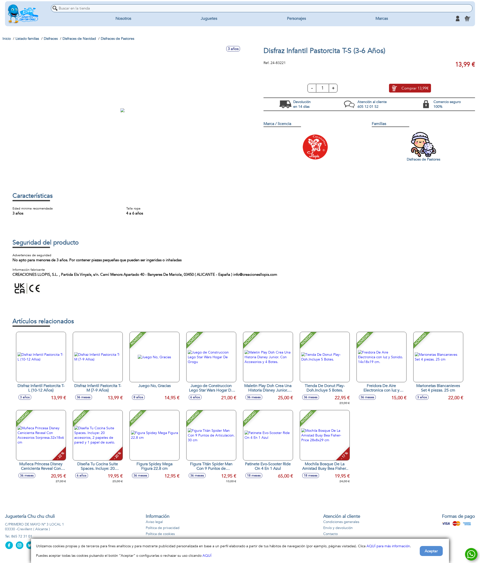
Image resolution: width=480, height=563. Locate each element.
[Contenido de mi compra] (467, 19)
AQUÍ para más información (388, 546)
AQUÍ (207, 555)
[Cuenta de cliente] (457, 19)
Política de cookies (160, 534)
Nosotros (123, 18)
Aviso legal (154, 522)
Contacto (330, 534)
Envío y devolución (338, 528)
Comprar (415, 88)
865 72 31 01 (21, 536)
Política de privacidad (163, 528)
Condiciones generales (341, 522)
